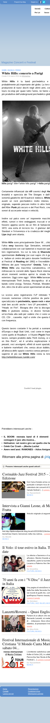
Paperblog (14, 11)
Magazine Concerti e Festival (18, 62)
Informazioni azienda (35, 694)
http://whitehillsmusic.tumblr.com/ (18, 357)
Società (37, 9)
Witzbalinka (26, 76)
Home (5, 2)
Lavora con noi (8, 694)
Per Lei (37, 13)
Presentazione (33, 689)
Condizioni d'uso (34, 691)
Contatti (5, 691)
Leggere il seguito (33, 598)
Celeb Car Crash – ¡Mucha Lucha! (21, 446)
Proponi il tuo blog (20, 2)
